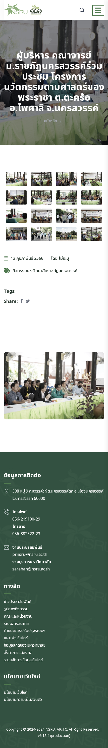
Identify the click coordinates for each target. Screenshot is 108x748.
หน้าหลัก (50, 121)
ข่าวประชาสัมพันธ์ (17, 602)
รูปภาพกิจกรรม (16, 609)
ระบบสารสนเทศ (16, 624)
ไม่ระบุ (64, 258)
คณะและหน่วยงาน (18, 616)
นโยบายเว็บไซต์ (15, 692)
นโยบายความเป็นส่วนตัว (23, 700)
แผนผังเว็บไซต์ (16, 638)
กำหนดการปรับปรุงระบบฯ (24, 631)
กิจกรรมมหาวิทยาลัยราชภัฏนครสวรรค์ (45, 271)
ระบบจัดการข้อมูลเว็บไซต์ (23, 660)
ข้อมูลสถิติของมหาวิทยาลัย (24, 645)
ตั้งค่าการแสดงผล (18, 653)
